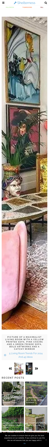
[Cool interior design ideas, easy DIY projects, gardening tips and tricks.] (24, 4)
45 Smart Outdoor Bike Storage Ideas (36, 425)
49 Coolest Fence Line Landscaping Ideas (12, 425)
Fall (41, 7)
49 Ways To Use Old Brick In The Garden (35, 400)
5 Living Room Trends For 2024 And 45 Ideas (26, 355)
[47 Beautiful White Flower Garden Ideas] (13, 394)
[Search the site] (46, 3)
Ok (25, 443)
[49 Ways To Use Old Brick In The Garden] (36, 394)
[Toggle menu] (3, 3)
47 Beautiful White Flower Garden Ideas (10, 400)
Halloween (10, 7)
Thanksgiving (27, 7)
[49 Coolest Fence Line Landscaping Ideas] (13, 419)
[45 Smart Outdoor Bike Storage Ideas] (36, 419)
